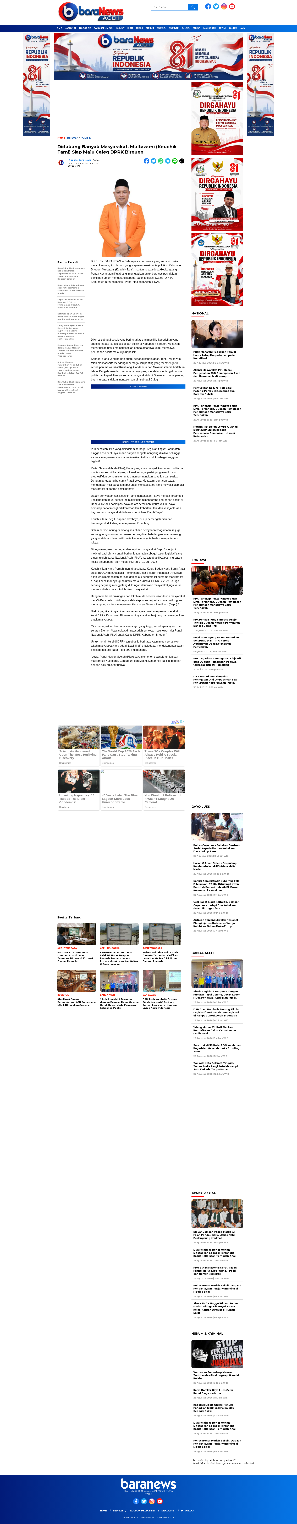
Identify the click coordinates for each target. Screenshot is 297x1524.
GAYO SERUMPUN (103, 28)
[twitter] (216, 8)
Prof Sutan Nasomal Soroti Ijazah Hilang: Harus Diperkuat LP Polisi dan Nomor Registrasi (215, 1270)
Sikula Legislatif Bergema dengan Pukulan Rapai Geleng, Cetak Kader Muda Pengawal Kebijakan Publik (216, 994)
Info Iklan (187, 1510)
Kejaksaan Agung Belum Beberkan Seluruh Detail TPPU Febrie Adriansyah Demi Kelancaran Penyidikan (216, 642)
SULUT (197, 28)
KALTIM (232, 28)
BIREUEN (72, 137)
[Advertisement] (121, 111)
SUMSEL (161, 28)
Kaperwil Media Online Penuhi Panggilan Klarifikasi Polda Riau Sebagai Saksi (213, 1408)
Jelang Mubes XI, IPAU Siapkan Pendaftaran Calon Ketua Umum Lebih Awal (214, 1030)
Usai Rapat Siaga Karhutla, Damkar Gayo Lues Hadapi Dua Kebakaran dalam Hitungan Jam (216, 905)
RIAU (130, 28)
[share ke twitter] (154, 163)
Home (103, 1510)
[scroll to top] (285, 1518)
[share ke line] (175, 163)
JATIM (222, 28)
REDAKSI (118, 1510)
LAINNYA (245, 28)
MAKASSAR (209, 28)
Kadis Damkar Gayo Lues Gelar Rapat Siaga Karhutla (213, 1392)
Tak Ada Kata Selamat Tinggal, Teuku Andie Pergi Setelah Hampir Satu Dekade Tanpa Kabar (216, 1066)
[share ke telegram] (168, 163)
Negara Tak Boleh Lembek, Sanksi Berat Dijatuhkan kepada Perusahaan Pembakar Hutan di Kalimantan (215, 431)
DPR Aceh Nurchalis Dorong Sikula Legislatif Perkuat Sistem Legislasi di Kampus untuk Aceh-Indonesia (216, 1012)
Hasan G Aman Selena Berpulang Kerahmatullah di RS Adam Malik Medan (214, 866)
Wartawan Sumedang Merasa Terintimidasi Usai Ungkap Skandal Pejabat (216, 1375)
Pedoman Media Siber (142, 1510)
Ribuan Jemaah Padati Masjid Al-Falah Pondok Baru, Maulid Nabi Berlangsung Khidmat (214, 1235)
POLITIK (85, 137)
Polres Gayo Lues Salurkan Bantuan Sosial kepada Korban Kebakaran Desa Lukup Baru (216, 848)
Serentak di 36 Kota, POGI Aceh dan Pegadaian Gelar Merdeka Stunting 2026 (217, 1048)
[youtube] (232, 8)
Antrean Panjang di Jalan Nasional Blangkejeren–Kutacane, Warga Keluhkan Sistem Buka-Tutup (215, 923)
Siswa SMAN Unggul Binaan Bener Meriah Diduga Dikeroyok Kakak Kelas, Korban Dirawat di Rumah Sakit (215, 1308)
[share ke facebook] (147, 163)
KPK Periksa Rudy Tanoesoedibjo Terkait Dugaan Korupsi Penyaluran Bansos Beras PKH (216, 622)
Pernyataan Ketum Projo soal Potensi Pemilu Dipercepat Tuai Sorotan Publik (214, 391)
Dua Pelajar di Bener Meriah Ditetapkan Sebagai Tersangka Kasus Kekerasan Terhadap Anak (214, 1253)
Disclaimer (168, 1510)
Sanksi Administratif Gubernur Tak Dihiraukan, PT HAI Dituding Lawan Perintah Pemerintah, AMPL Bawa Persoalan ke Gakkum (216, 885)
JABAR (139, 28)
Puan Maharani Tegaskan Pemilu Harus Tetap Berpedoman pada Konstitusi (214, 355)
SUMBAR (174, 28)
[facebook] (208, 8)
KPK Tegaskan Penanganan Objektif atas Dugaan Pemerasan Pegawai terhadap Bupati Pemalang (217, 661)
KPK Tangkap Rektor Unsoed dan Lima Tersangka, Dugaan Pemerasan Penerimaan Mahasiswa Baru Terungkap (217, 410)
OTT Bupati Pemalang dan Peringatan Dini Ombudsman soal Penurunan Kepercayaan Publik (215, 679)
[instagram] (224, 8)
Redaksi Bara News (80, 160)
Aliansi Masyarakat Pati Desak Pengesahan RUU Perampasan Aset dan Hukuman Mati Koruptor (216, 373)
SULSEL (186, 28)
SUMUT (120, 28)
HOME (58, 28)
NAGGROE (85, 28)
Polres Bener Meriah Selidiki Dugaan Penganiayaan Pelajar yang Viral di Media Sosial (217, 1288)
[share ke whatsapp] (161, 163)
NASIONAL (70, 28)
